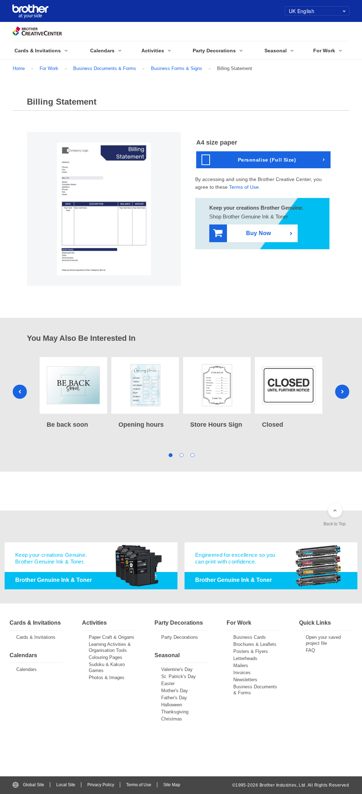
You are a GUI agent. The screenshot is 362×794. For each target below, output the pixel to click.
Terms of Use (244, 187)
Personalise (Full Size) (267, 160)
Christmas (171, 719)
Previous (20, 392)
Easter (168, 683)
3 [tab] (192, 454)
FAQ (310, 650)
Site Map (171, 784)
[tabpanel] (73, 393)
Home (19, 68)
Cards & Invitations (36, 637)
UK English (301, 10)
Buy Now (258, 233)
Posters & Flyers (250, 651)
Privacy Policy (100, 784)
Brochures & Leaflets (254, 644)
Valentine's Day (177, 669)
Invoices (242, 672)
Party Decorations (179, 637)
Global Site (33, 784)
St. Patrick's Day (178, 676)
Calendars (26, 669)
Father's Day (174, 697)
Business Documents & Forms (104, 68)
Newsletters (245, 679)
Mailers (240, 665)
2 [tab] (181, 454)
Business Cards (249, 637)
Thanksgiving (174, 711)
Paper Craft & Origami (111, 637)
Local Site (65, 784)
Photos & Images (106, 677)
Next (342, 392)
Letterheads (245, 658)
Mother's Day (174, 690)
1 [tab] (170, 454)
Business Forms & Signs (176, 68)
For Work (49, 68)
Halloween (171, 704)
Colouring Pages (105, 657)
